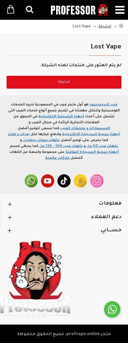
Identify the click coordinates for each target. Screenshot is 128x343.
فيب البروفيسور (103, 105)
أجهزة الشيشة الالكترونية (61, 117)
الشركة (104, 27)
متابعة (64, 82)
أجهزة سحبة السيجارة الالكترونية (91, 134)
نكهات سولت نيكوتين (41, 140)
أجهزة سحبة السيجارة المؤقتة (92, 152)
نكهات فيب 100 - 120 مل (61, 146)
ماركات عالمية (57, 158)
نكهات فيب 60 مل (102, 146)
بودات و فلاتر (19, 134)
